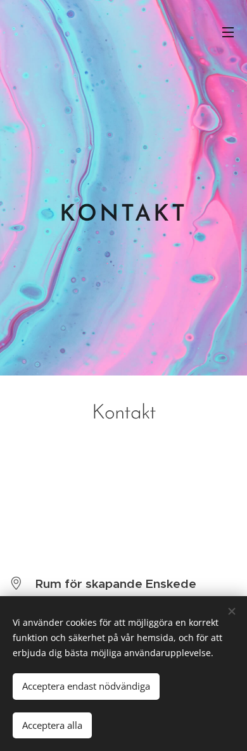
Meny (228, 31)
